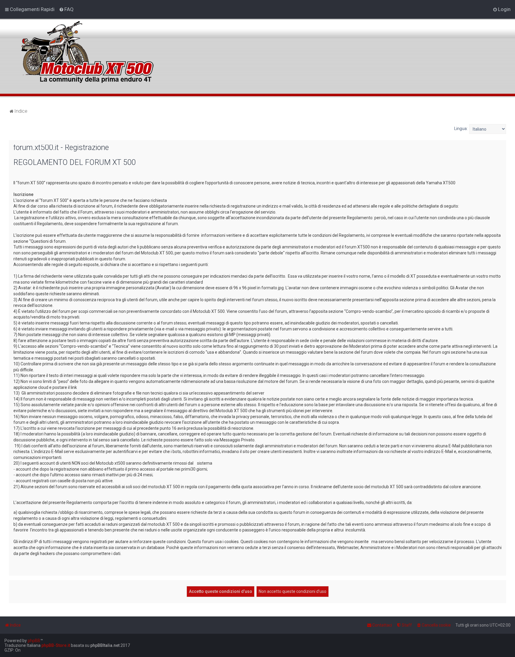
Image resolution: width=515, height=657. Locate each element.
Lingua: (461, 128)
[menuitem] (66, 9)
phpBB (34, 640)
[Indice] (86, 48)
